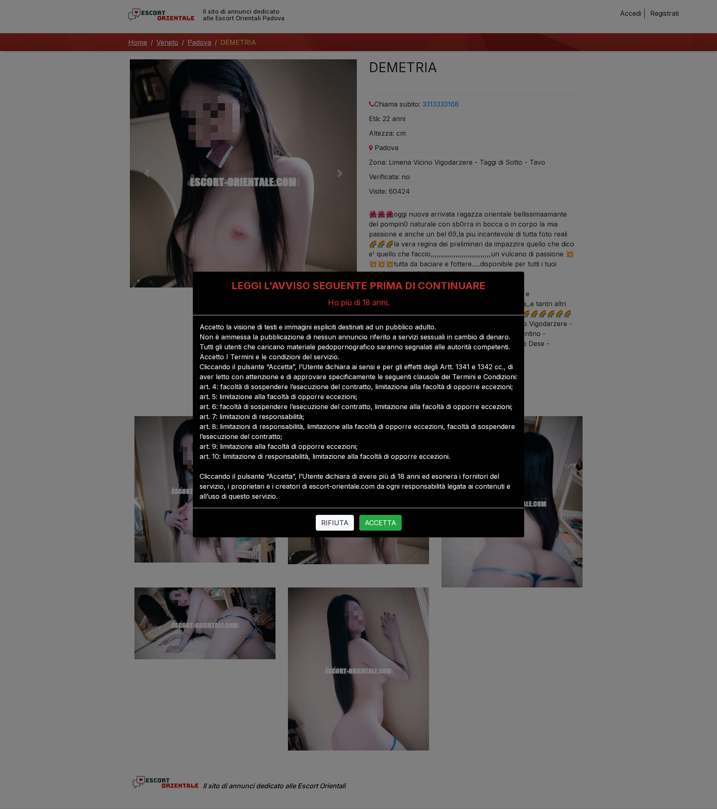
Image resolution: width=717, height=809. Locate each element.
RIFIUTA (335, 523)
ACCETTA (380, 523)
